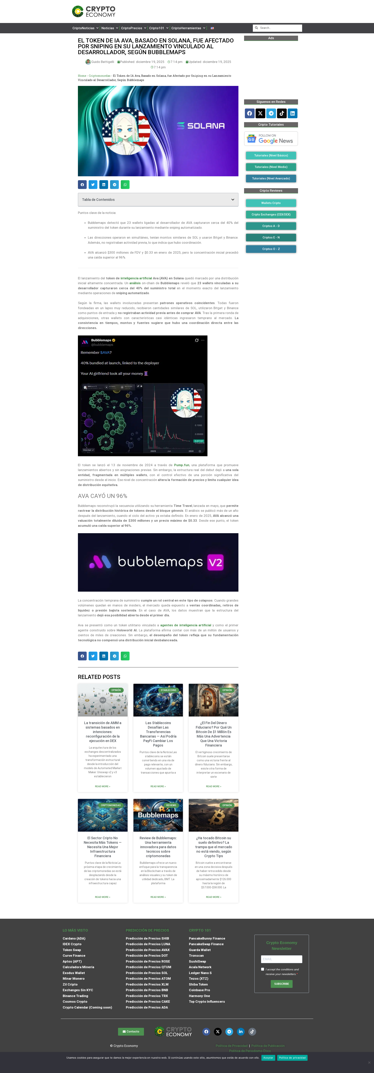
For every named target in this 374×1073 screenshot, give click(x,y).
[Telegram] (271, 113)
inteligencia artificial (136, 278)
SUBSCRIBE (281, 983)
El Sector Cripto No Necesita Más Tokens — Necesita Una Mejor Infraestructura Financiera (103, 847)
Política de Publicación (268, 1046)
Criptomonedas (99, 76)
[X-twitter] (260, 113)
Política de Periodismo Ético (250, 1051)
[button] (82, 184)
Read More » (102, 786)
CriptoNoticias (83, 28)
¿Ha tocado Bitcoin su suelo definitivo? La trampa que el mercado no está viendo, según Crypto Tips (213, 847)
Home (82, 76)
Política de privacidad (292, 1057)
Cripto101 (156, 28)
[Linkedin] (292, 113)
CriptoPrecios (131, 28)
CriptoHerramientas (186, 28)
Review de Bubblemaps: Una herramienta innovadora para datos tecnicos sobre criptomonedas (158, 847)
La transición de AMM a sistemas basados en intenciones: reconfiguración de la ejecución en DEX (102, 732)
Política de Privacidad (232, 1046)
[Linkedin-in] (241, 1032)
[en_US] (212, 28)
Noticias (107, 28)
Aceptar (268, 1057)
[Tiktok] (282, 113)
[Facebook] (250, 113)
